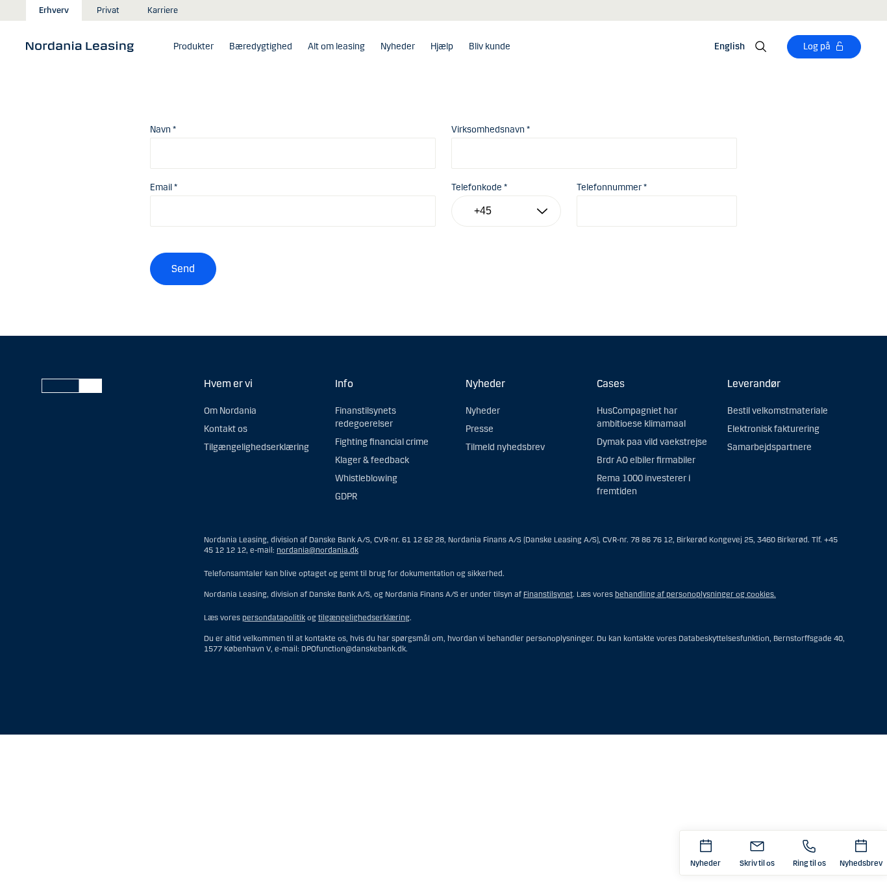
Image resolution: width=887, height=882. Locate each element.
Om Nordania (230, 410)
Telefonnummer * (612, 187)
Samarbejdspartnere (769, 447)
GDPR (346, 496)
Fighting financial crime (382, 441)
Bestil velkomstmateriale (777, 410)
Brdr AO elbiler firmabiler (646, 460)
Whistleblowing (366, 478)
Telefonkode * (479, 187)
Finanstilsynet (548, 594)
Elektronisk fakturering (773, 429)
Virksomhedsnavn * (490, 129)
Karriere (162, 10)
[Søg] (761, 47)
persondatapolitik (273, 617)
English (729, 46)
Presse (479, 429)
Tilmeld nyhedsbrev (505, 447)
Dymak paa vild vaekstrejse (652, 441)
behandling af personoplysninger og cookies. (695, 594)
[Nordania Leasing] (84, 46)
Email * (163, 187)
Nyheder (483, 410)
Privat (108, 10)
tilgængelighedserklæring (364, 617)
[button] (193, 46)
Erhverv (54, 10)
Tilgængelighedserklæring (256, 447)
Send (183, 268)
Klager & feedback (372, 460)
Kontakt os (225, 429)
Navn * (163, 129)
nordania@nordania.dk (317, 550)
